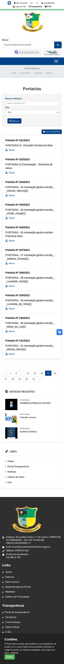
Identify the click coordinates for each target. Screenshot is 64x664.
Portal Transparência (18, 466)
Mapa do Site (20, 7)
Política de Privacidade (17, 597)
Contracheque (12, 622)
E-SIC (8, 632)
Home (14, 73)
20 (26, 379)
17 (5, 379)
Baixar (11, 150)
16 (55, 373)
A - (37, 3)
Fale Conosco (12, 582)
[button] (9, 3)
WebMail (10, 592)
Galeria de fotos (15, 477)
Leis (9, 482)
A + (32, 3)
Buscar (5, 40)
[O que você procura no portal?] (58, 45)
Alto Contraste (22, 3)
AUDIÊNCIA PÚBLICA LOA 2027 (35, 403)
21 (33, 379)
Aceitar (9, 657)
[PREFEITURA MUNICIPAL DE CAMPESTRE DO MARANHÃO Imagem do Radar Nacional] (52, 52)
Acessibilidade (49, 3)
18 (12, 379)
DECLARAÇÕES (52, 132)
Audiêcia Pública (28, 431)
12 (27, 373)
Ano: (7, 108)
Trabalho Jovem (28, 417)
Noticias (11, 472)
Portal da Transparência (17, 612)
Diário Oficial (12, 627)
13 (34, 373)
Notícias (9, 577)
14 (41, 373)
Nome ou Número (13, 99)
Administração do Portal (18, 587)
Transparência (29, 52)
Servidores (10, 617)
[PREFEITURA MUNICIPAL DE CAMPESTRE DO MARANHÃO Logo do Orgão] (32, 22)
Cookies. (11, 639)
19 (19, 379)
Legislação (38, 73)
